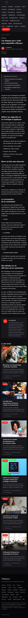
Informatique (13, 17)
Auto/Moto (11, 12)
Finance (4, 9)
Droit (24, 6)
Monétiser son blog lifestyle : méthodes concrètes (12, 366)
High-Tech (5, 20)
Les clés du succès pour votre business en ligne (10, 517)
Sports (19, 9)
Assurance (11, 9)
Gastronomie (21, 15)
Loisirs (4, 12)
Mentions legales (17, 599)
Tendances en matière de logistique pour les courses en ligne (10, 441)
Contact (6, 29)
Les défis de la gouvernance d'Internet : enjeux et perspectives (10, 403)
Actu (3, 26)
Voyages (19, 12)
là (6, 249)
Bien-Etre (5, 17)
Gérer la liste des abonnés (11, 83)
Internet (22, 17)
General (10, 6)
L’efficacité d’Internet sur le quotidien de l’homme (11, 553)
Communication (15, 20)
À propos (22, 26)
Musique (4, 23)
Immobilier (12, 15)
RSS (23, 599)
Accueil (4, 6)
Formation (9, 26)
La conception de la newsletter (12, 85)
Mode (10, 23)
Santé (16, 26)
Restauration (17, 23)
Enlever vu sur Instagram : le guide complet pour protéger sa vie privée (11, 479)
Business (18, 6)
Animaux (4, 15)
